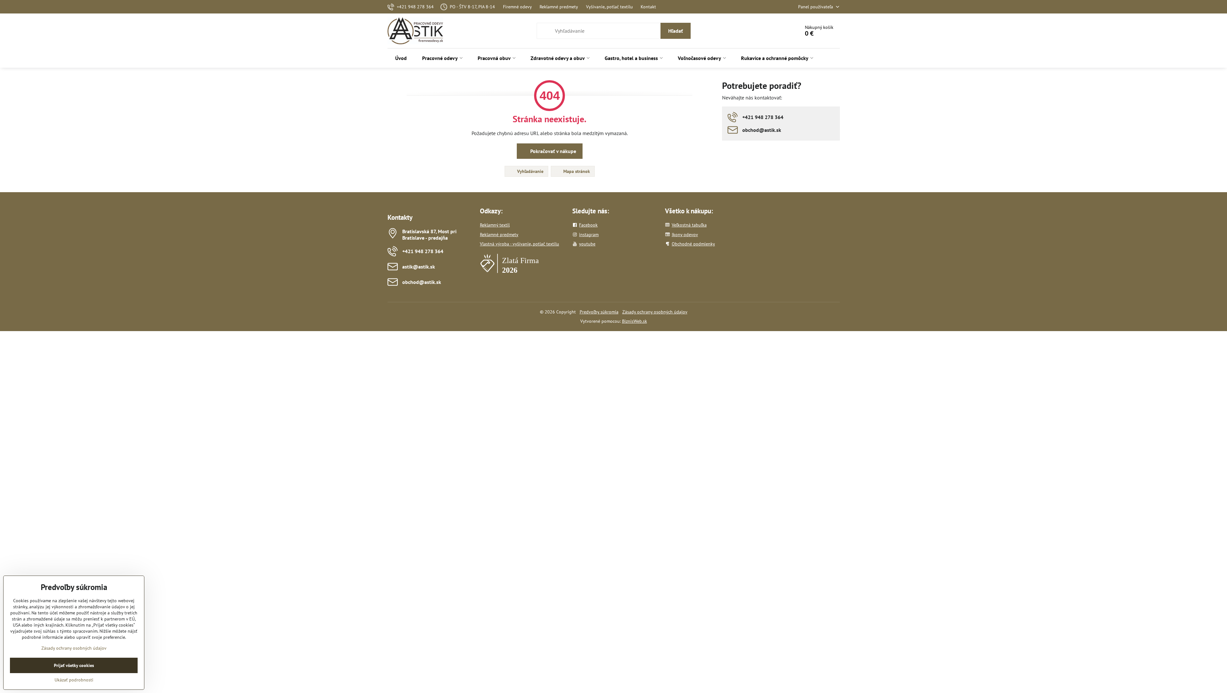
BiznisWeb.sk (634, 321)
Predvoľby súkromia (599, 312)
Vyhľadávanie (529, 171)
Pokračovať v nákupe (552, 151)
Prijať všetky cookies (74, 665)
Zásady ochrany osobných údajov (654, 312)
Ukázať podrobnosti (74, 680)
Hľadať (675, 31)
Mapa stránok (576, 171)
